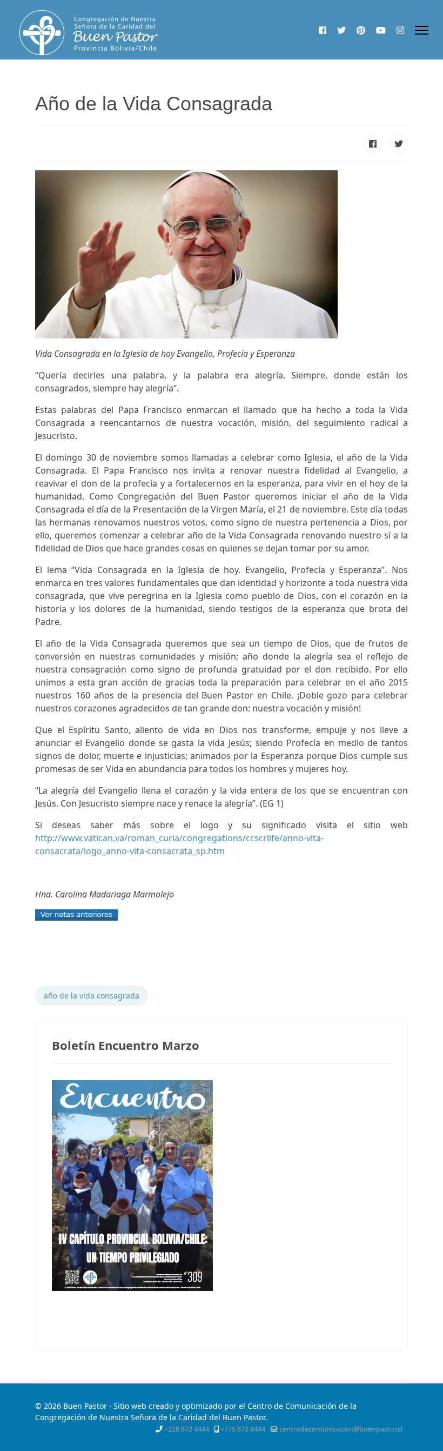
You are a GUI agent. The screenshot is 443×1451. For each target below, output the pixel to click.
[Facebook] (322, 30)
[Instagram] (400, 30)
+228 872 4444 (186, 1429)
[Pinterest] (361, 30)
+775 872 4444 (242, 1429)
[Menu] (421, 30)
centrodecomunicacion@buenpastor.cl (340, 1429)
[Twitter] (341, 30)
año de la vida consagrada (91, 995)
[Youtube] (381, 30)
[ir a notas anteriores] (221, 915)
